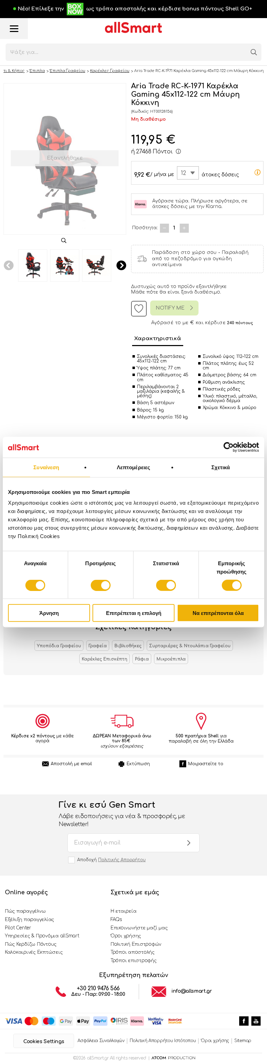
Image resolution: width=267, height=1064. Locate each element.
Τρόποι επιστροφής (134, 960)
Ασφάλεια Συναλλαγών (101, 1040)
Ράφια (142, 659)
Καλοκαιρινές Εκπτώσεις (34, 952)
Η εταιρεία (123, 911)
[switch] (101, 585)
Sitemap (242, 1040)
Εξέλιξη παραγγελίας (29, 919)
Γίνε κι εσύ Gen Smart (122, 813)
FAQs (116, 919)
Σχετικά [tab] (220, 467)
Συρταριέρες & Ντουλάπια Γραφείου (189, 645)
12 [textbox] (183, 173)
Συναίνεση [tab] (46, 467)
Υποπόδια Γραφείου (59, 645)
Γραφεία (98, 645)
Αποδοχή (111, 859)
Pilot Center (18, 928)
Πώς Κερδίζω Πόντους (31, 944)
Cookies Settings (43, 1041)
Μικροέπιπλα (171, 659)
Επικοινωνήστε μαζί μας (139, 928)
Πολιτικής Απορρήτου (122, 859)
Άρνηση (49, 613)
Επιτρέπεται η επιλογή (133, 613)
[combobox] (188, 172)
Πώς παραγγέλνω (25, 911)
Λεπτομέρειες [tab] (133, 467)
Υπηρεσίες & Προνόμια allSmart (42, 936)
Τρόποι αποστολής (133, 952)
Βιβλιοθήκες (127, 645)
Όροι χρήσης (126, 936)
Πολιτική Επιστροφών (136, 944)
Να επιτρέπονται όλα (218, 613)
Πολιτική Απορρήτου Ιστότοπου (163, 1040)
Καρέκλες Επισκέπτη (104, 659)
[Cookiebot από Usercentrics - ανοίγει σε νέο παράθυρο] (228, 447)
